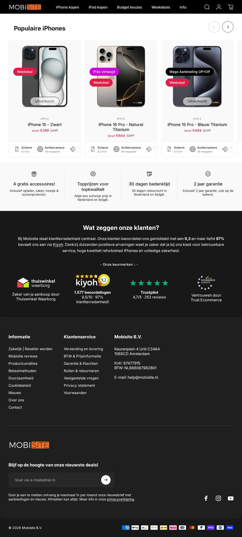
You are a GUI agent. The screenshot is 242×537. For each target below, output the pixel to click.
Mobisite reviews (23, 356)
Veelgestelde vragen (81, 378)
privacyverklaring (120, 499)
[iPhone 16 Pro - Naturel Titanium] (121, 76)
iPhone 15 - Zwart (45, 124)
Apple (44, 118)
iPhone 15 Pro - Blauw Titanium (197, 124)
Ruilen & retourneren (81, 371)
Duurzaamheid (21, 378)
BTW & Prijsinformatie (82, 356)
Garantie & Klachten (81, 363)
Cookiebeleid (20, 385)
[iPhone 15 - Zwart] (45, 76)
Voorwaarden (75, 392)
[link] (119, 265)
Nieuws (15, 392)
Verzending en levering (83, 349)
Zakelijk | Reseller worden (30, 349)
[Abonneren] (106, 480)
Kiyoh (58, 244)
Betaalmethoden (22, 371)
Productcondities (23, 363)
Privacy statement (79, 385)
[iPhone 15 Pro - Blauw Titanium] (197, 76)
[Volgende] (227, 27)
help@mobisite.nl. (143, 377)
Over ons (16, 400)
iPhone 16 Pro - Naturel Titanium (121, 127)
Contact (15, 407)
